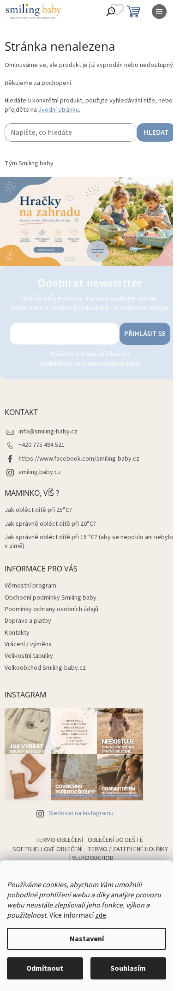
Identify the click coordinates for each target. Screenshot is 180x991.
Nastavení (87, 939)
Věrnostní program (30, 585)
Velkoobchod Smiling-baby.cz (45, 668)
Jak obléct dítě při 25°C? (38, 510)
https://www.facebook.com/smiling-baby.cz (78, 458)
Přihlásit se (145, 333)
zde (100, 915)
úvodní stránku (58, 109)
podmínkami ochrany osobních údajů (90, 363)
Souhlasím (128, 968)
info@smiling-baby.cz (48, 431)
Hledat (156, 132)
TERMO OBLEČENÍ (59, 840)
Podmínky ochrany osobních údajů (51, 609)
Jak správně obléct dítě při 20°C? (50, 524)
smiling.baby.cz (39, 472)
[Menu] (159, 11)
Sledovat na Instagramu (81, 813)
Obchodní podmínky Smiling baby (50, 597)
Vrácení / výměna (28, 644)
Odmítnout (44, 968)
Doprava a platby (28, 620)
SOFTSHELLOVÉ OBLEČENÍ (47, 849)
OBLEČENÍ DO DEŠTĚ (115, 840)
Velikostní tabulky (29, 656)
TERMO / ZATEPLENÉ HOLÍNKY (127, 849)
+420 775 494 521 (41, 445)
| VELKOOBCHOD (91, 858)
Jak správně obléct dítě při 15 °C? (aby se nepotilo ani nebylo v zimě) (89, 542)
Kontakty (17, 632)
